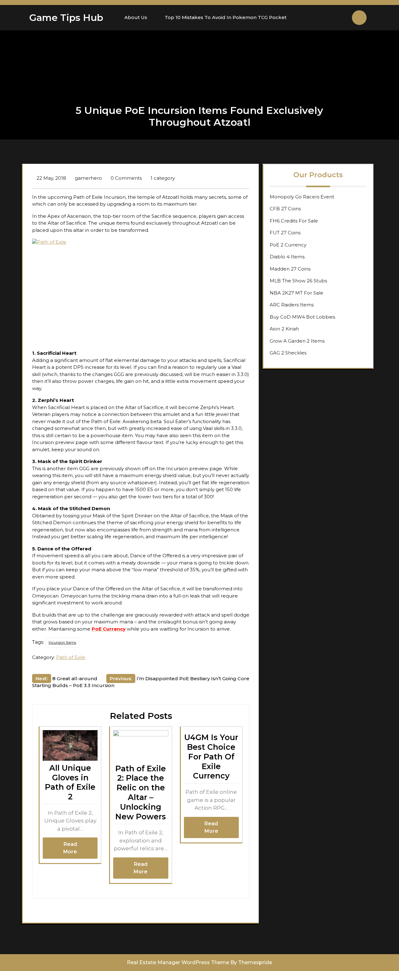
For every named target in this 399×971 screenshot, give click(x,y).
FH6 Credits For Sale (294, 221)
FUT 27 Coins (285, 233)
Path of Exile (70, 657)
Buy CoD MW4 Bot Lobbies (302, 317)
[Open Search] (359, 17)
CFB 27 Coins (285, 209)
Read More (70, 848)
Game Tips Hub (66, 17)
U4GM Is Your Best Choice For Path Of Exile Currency (211, 756)
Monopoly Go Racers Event (302, 197)
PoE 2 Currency (288, 245)
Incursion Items (62, 642)
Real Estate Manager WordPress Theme (178, 962)
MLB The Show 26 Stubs (298, 281)
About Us (135, 17)
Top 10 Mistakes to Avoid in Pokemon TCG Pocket (225, 17)
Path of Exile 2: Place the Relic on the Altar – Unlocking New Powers (140, 792)
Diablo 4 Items (287, 257)
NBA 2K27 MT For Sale (296, 293)
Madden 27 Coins (290, 269)
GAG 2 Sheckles (288, 353)
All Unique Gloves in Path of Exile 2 (70, 782)
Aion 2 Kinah (284, 329)
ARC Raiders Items (292, 305)
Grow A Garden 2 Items (297, 341)
